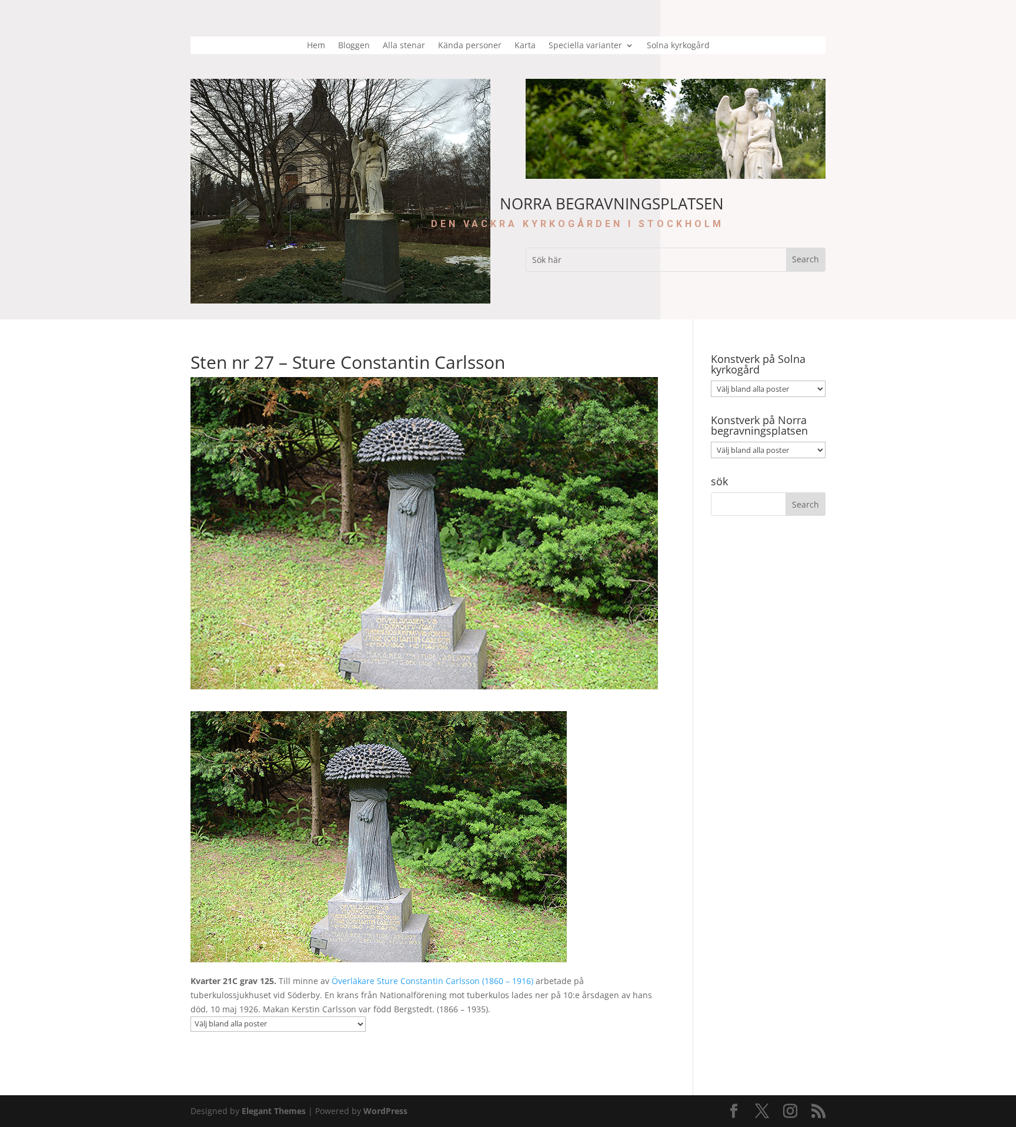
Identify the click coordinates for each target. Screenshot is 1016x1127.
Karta (525, 46)
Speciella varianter (585, 46)
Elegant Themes (274, 1110)
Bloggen (354, 46)
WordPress (385, 1110)
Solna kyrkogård (678, 46)
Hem (316, 46)
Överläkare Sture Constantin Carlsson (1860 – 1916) (432, 980)
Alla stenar (404, 46)
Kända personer (470, 46)
